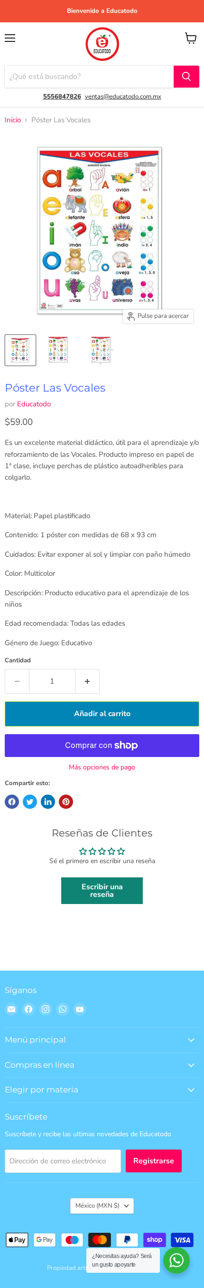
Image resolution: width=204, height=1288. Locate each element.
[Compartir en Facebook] (12, 802)
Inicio (13, 120)
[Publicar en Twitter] (30, 802)
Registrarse (153, 1161)
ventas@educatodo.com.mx (123, 96)
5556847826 (62, 96)
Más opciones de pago (102, 767)
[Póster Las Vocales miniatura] (20, 350)
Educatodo (34, 404)
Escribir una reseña (102, 891)
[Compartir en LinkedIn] (48, 802)
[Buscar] (186, 77)
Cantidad (18, 660)
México (97, 1205)
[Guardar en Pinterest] (66, 802)
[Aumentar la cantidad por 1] (87, 681)
